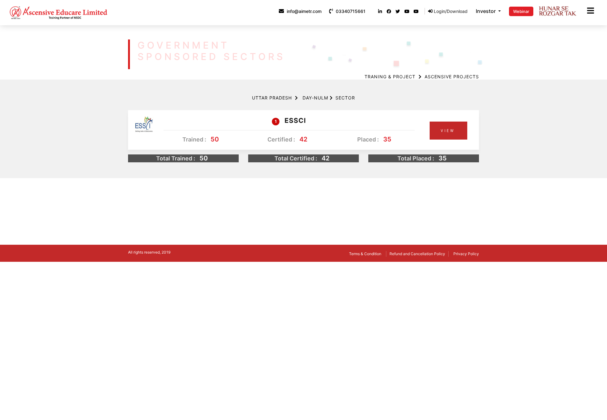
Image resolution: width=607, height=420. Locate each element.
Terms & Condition (365, 253)
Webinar (521, 11)
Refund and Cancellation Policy (417, 253)
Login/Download (450, 11)
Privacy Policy (466, 253)
